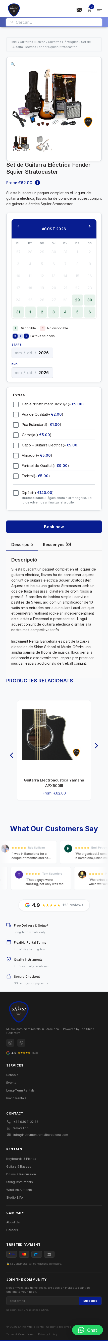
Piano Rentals (16, 1098)
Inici (14, 42)
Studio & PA (14, 1197)
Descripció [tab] (22, 544)
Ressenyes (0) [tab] (57, 544)
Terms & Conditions (20, 1334)
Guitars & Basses (18, 1166)
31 (18, 312)
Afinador (37, 455)
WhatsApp (21, 1128)
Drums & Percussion (21, 1174)
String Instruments (19, 1182)
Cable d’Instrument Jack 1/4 (53, 404)
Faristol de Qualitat (45, 465)
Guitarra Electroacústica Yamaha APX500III (54, 783)
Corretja (36, 435)
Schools (12, 1075)
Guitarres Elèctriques (63, 42)
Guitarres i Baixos (32, 42)
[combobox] (57, 22)
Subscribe (90, 1300)
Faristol (36, 476)
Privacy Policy (47, 1334)
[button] (13, 64)
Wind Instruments (19, 1190)
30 (89, 300)
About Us (13, 1222)
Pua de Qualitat (42, 414)
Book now (54, 526)
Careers (12, 1230)
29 (77, 300)
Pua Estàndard (41, 424)
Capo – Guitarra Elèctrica (50, 445)
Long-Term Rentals (20, 1090)
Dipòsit (38, 492)
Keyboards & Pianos (21, 1159)
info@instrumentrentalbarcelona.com (40, 1135)
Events (11, 1083)
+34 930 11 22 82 (25, 1122)
